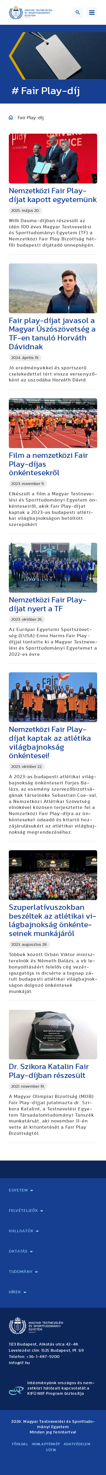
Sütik (51, 1450)
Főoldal (20, 1444)
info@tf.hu (19, 1363)
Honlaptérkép (46, 1444)
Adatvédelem (77, 1444)
